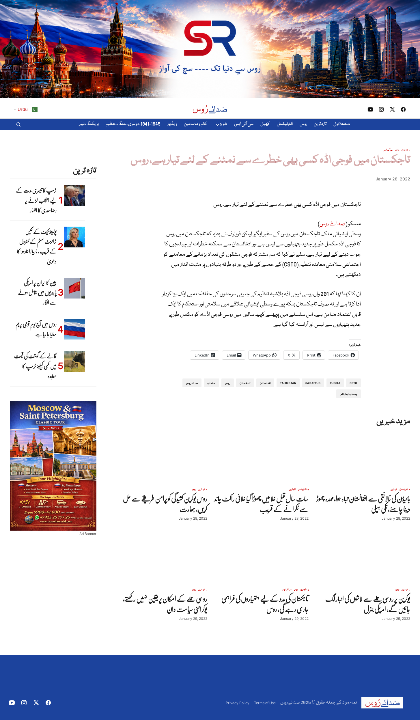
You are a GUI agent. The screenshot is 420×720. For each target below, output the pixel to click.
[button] (18, 124)
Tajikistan (288, 383)
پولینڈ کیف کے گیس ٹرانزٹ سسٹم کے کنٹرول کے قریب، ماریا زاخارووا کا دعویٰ (37, 246)
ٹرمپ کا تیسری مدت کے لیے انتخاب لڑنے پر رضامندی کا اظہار (36, 200)
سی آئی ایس (388, 150)
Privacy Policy (237, 703)
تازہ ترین (405, 150)
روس (397, 150)
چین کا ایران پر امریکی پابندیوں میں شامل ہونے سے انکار (37, 292)
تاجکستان (245, 383)
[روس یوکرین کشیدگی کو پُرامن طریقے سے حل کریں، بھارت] (160, 458)
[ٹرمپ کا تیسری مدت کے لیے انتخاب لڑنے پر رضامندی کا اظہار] (74, 195)
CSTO (353, 383)
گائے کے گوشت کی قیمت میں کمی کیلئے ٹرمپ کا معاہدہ (35, 366)
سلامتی (211, 383)
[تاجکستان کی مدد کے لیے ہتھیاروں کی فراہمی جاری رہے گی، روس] (261, 558)
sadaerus (312, 383)
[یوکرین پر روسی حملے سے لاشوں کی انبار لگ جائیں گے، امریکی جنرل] (363, 558)
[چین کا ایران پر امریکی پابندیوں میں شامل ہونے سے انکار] (74, 288)
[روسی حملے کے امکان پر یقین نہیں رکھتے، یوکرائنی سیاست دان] (160, 558)
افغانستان (265, 383)
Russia (335, 383)
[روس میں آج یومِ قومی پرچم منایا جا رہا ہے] (74, 329)
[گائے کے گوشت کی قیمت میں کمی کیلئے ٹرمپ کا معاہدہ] (74, 361)
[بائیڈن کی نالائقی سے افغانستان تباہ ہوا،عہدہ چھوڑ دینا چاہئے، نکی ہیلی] (363, 458)
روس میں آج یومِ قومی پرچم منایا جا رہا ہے (36, 329)
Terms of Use (265, 703)
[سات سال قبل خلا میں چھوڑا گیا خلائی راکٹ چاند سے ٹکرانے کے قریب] (261, 458)
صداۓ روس (333, 224)
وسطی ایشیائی (348, 394)
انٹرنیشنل (404, 489)
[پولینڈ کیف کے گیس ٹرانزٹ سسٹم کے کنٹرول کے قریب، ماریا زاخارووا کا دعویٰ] (74, 237)
